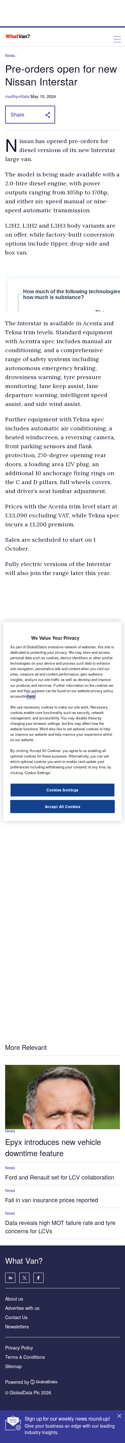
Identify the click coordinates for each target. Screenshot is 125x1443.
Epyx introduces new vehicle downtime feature (53, 1147)
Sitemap (13, 1366)
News (10, 55)
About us (14, 1298)
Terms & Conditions (25, 1357)
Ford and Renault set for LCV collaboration (59, 1177)
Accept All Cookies (62, 806)
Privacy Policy (19, 1347)
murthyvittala (17, 96)
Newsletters (17, 1326)
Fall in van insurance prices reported (51, 1200)
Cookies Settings (62, 789)
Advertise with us (22, 1308)
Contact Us (16, 1317)
